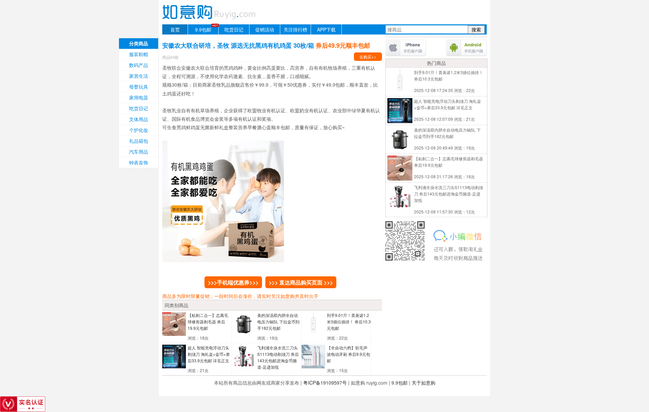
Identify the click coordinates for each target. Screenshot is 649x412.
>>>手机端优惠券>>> (233, 282)
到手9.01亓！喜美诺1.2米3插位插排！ (349, 321)
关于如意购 (423, 382)
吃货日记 (233, 29)
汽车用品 (138, 151)
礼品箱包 (138, 140)
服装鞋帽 (138, 54)
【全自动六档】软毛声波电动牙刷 (348, 354)
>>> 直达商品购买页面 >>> (301, 282)
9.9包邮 (203, 29)
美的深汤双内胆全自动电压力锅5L (278, 321)
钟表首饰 (138, 162)
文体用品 (138, 119)
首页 (175, 29)
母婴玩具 (138, 86)
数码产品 (138, 65)
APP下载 (326, 29)
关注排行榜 (295, 29)
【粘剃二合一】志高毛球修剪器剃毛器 (208, 321)
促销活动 (264, 29)
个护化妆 (138, 130)
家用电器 (138, 97)
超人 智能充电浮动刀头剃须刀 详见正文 (209, 354)
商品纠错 (170, 57)
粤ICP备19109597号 (325, 382)
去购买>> (367, 57)
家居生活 (138, 75)
